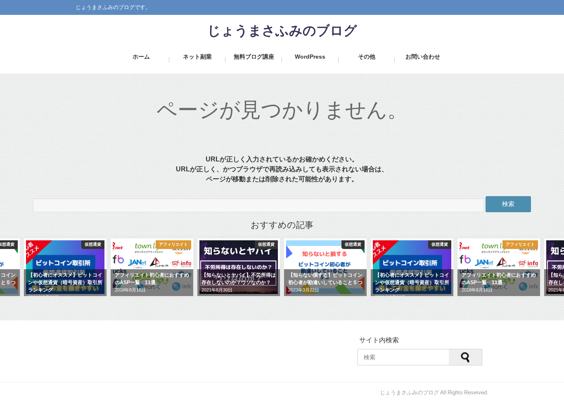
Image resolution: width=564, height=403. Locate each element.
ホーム (141, 56)
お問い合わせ (422, 56)
